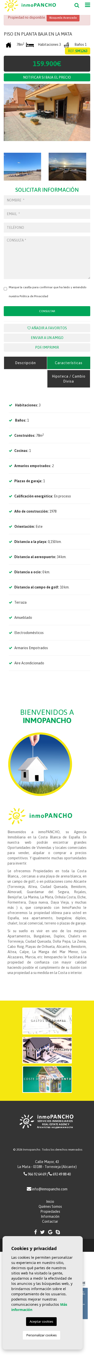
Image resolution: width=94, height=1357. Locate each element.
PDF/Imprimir (47, 347)
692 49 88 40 (62, 1174)
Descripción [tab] (25, 363)
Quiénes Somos (50, 1207)
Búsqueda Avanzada (63, 17)
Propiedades (50, 1211)
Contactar (50, 1221)
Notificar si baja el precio (47, 77)
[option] (47, 116)
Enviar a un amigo (47, 338)
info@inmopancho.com (49, 1189)
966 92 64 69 (37, 1174)
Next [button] (85, 115)
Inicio (50, 1202)
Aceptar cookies (41, 1321)
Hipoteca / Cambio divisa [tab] (68, 378)
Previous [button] (5, 115)
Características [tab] (68, 363)
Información (50, 1216)
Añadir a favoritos (49, 328)
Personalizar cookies (41, 1335)
